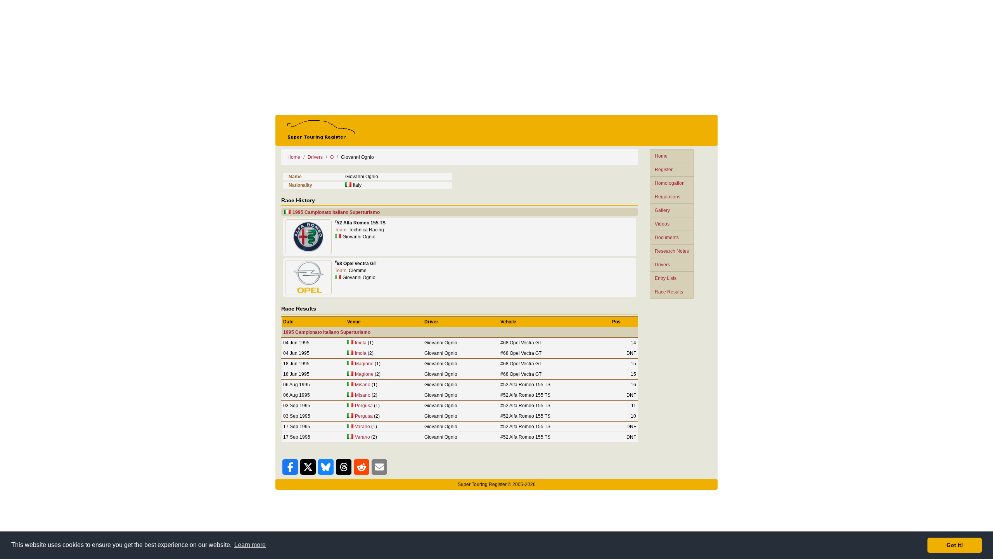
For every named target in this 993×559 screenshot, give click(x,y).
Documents (667, 237)
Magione (364, 363)
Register (664, 169)
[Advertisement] (496, 57)
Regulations (667, 197)
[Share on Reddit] (361, 467)
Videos (662, 224)
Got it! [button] (954, 545)
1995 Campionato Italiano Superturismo (336, 212)
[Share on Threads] (343, 467)
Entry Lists (665, 278)
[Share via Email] (379, 467)
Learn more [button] (250, 545)
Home (661, 156)
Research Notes (672, 251)
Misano (362, 384)
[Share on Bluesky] (326, 467)
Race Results (669, 292)
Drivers (662, 264)
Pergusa (364, 405)
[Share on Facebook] (290, 467)
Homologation (670, 183)
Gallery (662, 210)
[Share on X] (308, 467)
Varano (362, 426)
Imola (361, 342)
